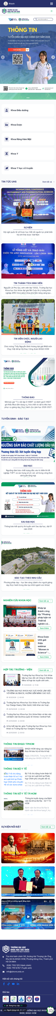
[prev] (3, 214)
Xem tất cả (47, 182)
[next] (53, 214)
